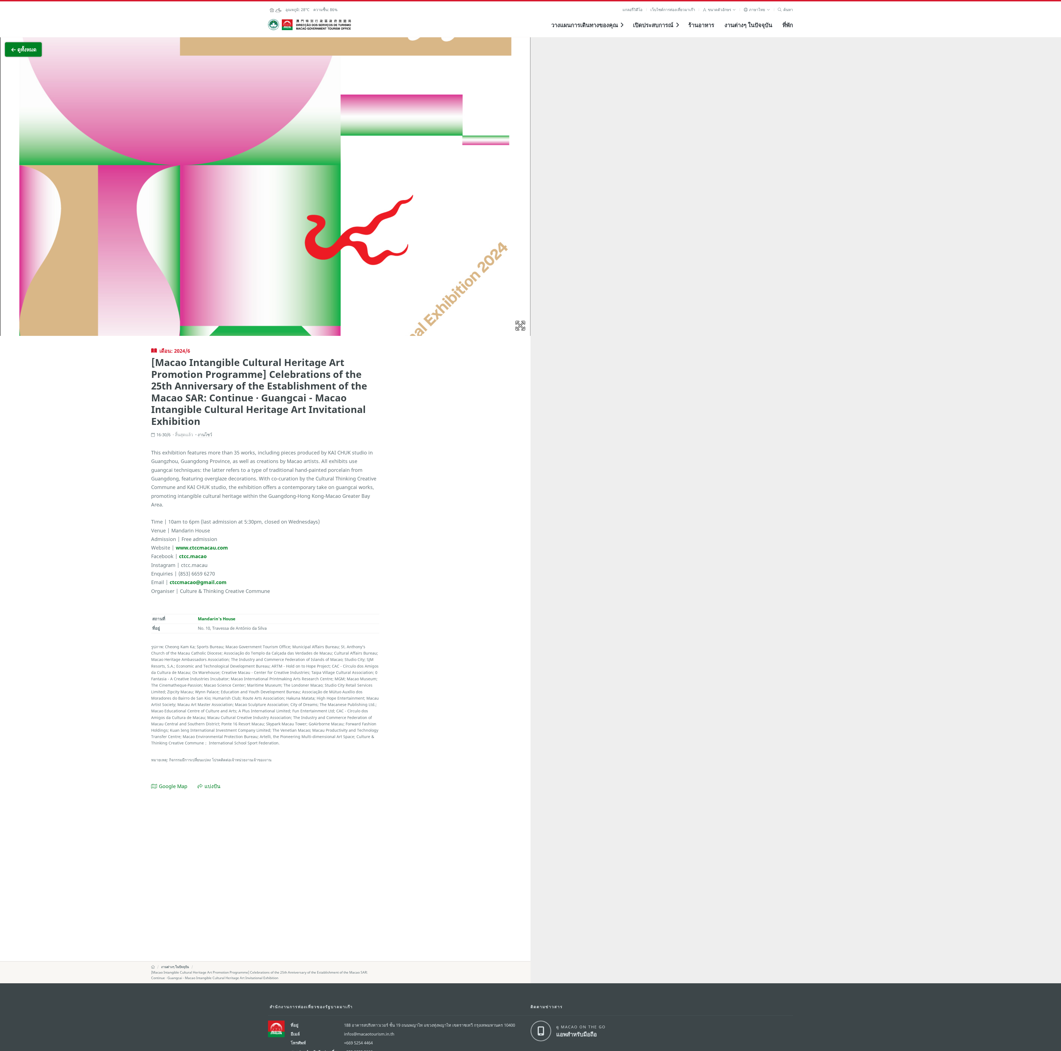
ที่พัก (787, 25)
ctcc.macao (193, 556)
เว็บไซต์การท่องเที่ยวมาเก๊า (672, 9)
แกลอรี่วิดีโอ (632, 9)
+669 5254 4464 (358, 1042)
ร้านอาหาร (701, 25)
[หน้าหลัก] (153, 967)
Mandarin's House (216, 618)
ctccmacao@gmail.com (198, 582)
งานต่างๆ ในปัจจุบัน (748, 25)
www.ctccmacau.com (202, 547)
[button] (719, 9)
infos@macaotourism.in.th (369, 1034)
